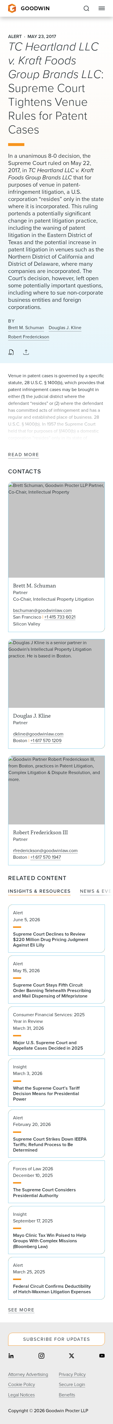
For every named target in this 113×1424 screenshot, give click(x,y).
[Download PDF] (11, 352)
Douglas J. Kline (65, 328)
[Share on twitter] (71, 1356)
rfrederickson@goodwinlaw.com (45, 850)
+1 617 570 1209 (45, 740)
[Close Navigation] (102, 8)
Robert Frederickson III (56, 810)
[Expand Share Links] (26, 352)
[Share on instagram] (41, 1356)
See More (21, 1310)
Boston (20, 740)
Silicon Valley (26, 624)
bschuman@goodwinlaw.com (42, 610)
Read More (23, 455)
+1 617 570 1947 (45, 857)
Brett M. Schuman (26, 328)
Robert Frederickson (28, 337)
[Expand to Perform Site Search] (86, 8)
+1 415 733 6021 (59, 617)
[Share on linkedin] (11, 1356)
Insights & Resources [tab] (39, 891)
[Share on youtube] (102, 1356)
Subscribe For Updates (56, 1339)
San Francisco (27, 617)
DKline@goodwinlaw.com (38, 734)
